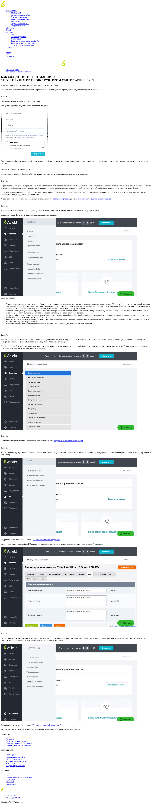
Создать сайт (11, 47)
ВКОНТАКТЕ (13, 795)
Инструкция (16, 39)
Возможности (11, 11)
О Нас (8, 52)
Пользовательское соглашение (18, 745)
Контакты (10, 56)
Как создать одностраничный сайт (25, 41)
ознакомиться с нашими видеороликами (94, 199)
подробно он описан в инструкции (68, 441)
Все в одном (16, 13)
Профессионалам (18, 26)
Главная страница (13, 70)
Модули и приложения (20, 24)
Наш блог (10, 775)
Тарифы (9, 30)
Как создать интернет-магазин (23, 43)
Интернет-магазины (19, 17)
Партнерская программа (16, 741)
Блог (12, 34)
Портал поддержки (18, 37)
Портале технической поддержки (46, 540)
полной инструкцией (61, 199)
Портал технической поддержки (19, 777)
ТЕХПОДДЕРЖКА (14, 798)
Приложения (11, 784)
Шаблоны (10, 28)
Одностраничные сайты (20, 15)
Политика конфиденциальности (19, 743)
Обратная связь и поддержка (22, 45)
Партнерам (10, 780)
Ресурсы (9, 32)
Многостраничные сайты (21, 19)
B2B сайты (15, 21)
